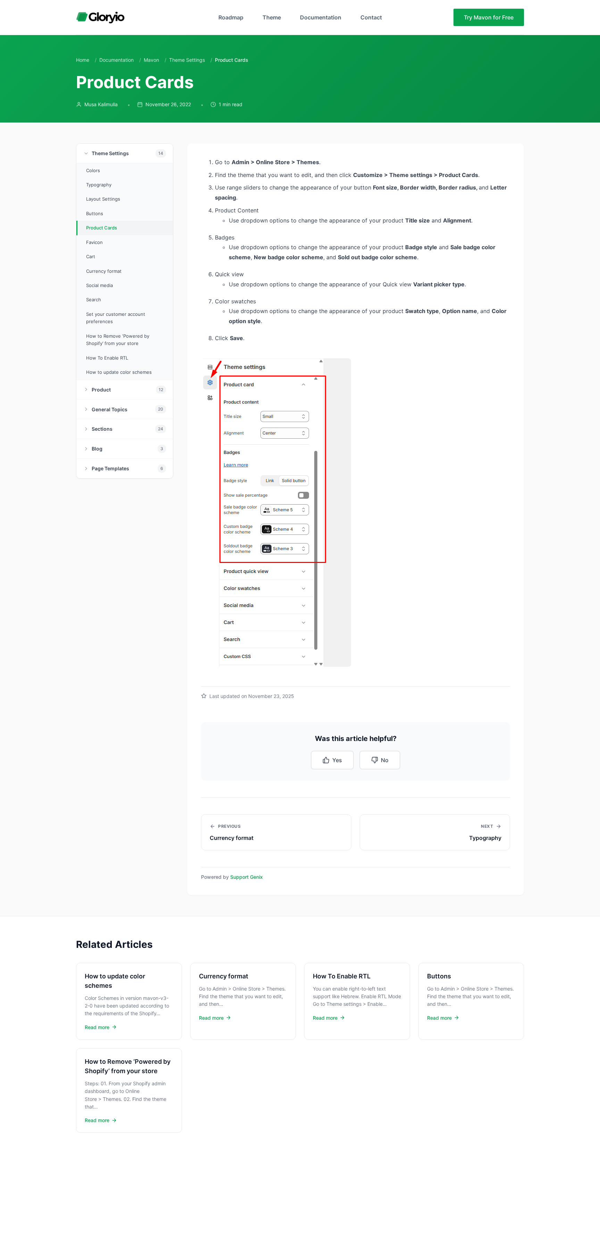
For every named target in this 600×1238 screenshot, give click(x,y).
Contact (371, 17)
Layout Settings (103, 199)
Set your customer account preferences (115, 317)
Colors (93, 170)
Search (93, 300)
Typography (98, 184)
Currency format (104, 271)
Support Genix (246, 877)
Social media (99, 285)
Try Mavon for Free (489, 17)
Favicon (94, 242)
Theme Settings (187, 60)
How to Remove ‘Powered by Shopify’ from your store (117, 339)
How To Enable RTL (107, 358)
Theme (271, 17)
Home (82, 60)
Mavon (151, 60)
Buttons (94, 213)
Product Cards (101, 227)
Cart (90, 256)
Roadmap (230, 17)
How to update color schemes (119, 372)
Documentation (320, 17)
